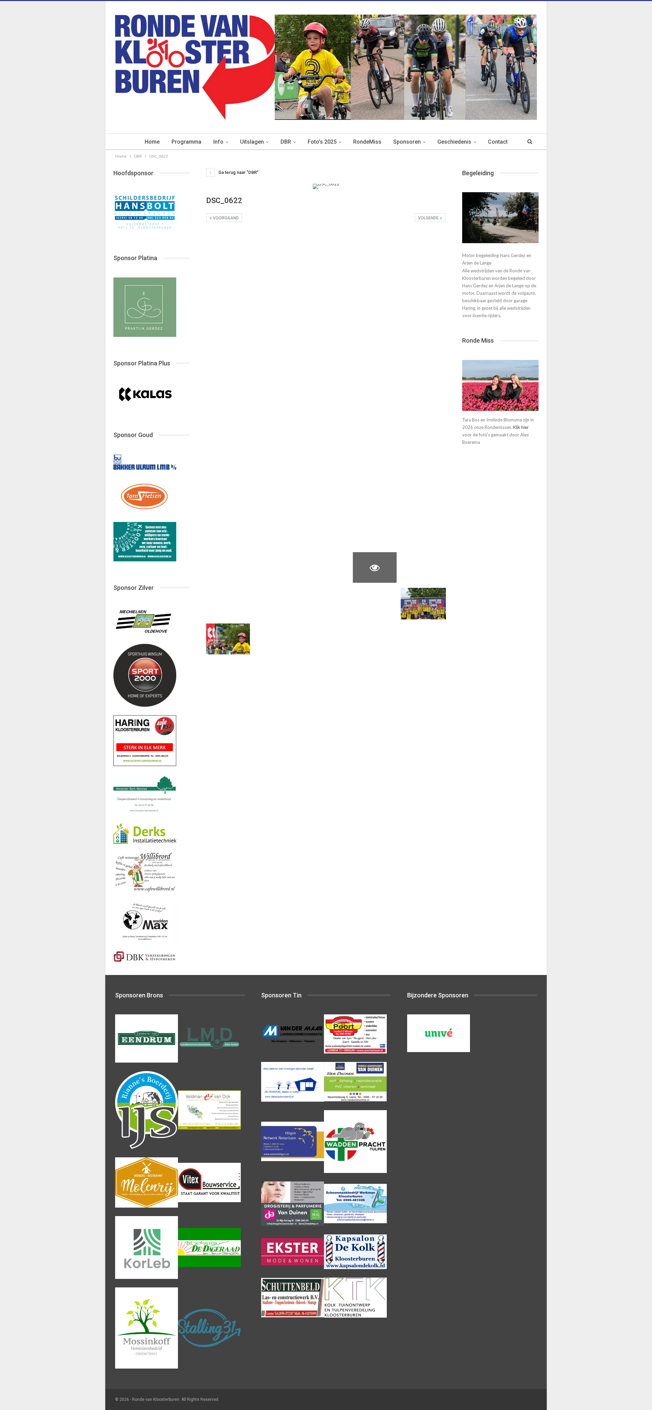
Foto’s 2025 (322, 142)
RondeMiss (367, 142)
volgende (429, 218)
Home (152, 142)
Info (218, 142)
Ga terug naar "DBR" (237, 172)
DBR (285, 142)
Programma (186, 142)
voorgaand (225, 218)
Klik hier (521, 427)
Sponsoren (407, 142)
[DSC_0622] (228, 246)
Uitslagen (252, 142)
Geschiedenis (454, 142)
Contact (498, 142)
